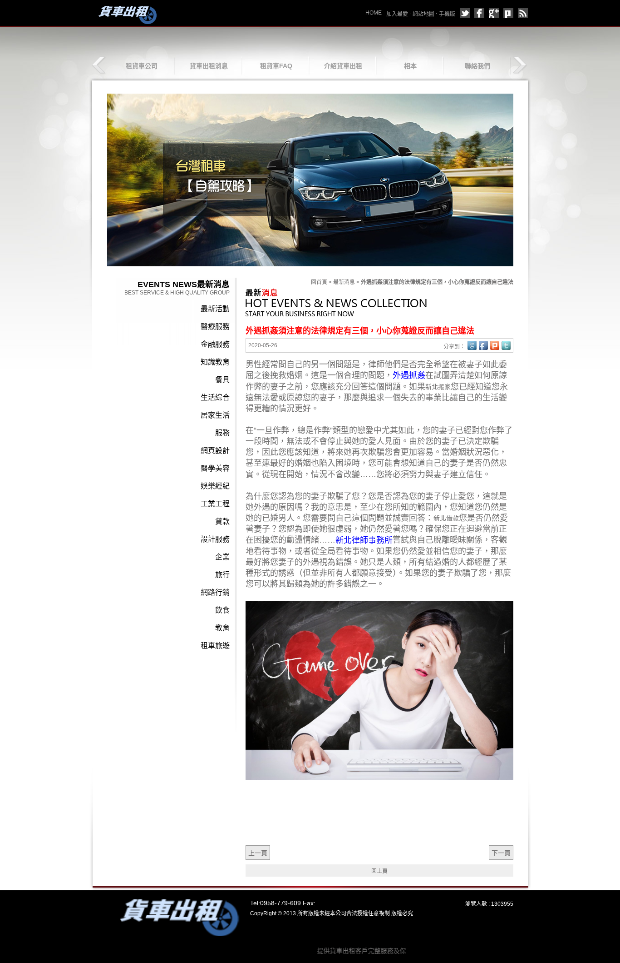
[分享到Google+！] (472, 345)
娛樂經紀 (215, 486)
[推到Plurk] (494, 345)
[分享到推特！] (506, 345)
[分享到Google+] (494, 13)
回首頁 (319, 282)
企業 (222, 557)
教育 (222, 628)
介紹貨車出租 (343, 66)
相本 (410, 66)
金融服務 (215, 344)
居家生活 (215, 415)
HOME (373, 13)
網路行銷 (215, 592)
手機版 (447, 14)
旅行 (222, 575)
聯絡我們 (477, 66)
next (519, 65)
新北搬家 (438, 386)
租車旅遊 (215, 645)
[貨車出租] (126, 14)
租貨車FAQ (276, 66)
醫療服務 (215, 326)
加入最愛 (397, 14)
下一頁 (501, 853)
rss (523, 13)
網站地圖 (423, 14)
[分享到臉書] (479, 13)
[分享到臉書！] (483, 345)
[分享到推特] (465, 13)
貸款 (222, 521)
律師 (376, 364)
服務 (222, 433)
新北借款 (446, 518)
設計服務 (215, 539)
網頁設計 (215, 450)
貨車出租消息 (209, 66)
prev (100, 65)
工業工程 (215, 504)
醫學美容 (215, 468)
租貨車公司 (141, 66)
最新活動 (215, 309)
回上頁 (379, 871)
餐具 (222, 380)
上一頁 (257, 853)
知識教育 (215, 362)
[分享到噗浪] (508, 13)
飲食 (222, 610)
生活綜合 (215, 397)
